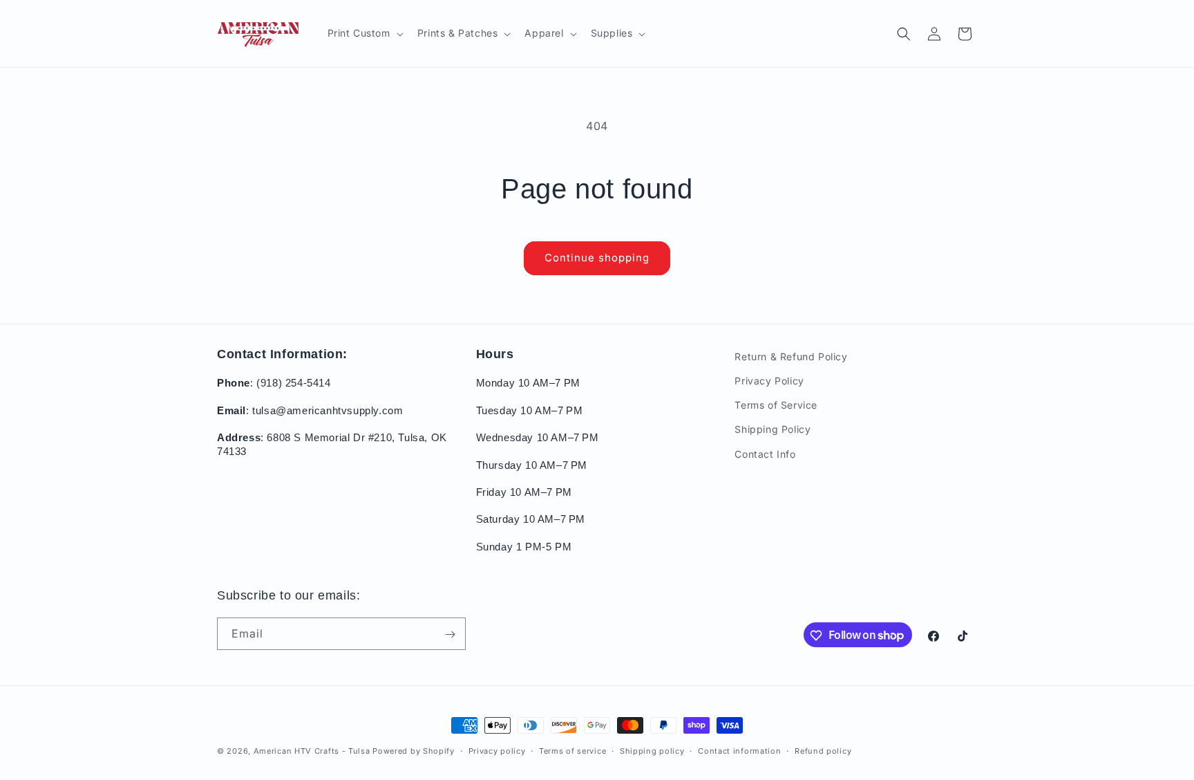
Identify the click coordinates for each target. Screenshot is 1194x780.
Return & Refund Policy (791, 356)
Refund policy (823, 750)
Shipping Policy (773, 430)
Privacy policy (497, 750)
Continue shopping (597, 257)
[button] (364, 33)
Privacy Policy (769, 381)
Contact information (739, 750)
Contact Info (765, 454)
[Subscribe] (450, 634)
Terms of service (572, 750)
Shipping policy (652, 750)
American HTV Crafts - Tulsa (312, 751)
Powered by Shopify (413, 751)
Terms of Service (776, 405)
